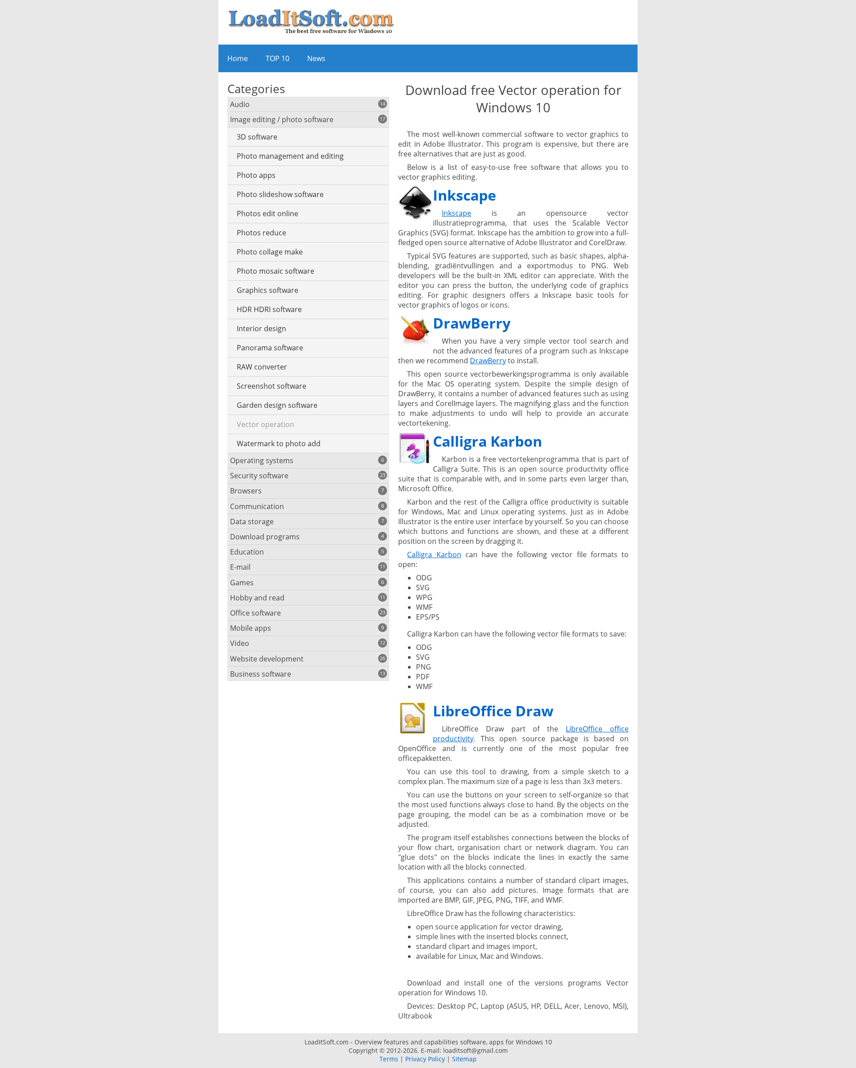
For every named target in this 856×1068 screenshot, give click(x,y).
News (316, 58)
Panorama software (270, 348)
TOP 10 (277, 58)
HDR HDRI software (269, 309)
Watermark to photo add (279, 443)
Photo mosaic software (275, 271)
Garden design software (277, 405)
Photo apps (256, 175)
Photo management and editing (290, 156)
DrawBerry (471, 323)
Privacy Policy (425, 1059)
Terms (388, 1059)
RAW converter (262, 367)
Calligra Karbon (487, 441)
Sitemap (464, 1059)
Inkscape (464, 195)
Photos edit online (267, 213)
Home (237, 58)
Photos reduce (261, 233)
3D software (257, 137)
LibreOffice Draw (493, 710)
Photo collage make (270, 252)
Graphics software (267, 290)
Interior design (261, 328)
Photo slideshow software (280, 194)
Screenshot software (271, 386)
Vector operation (265, 424)
